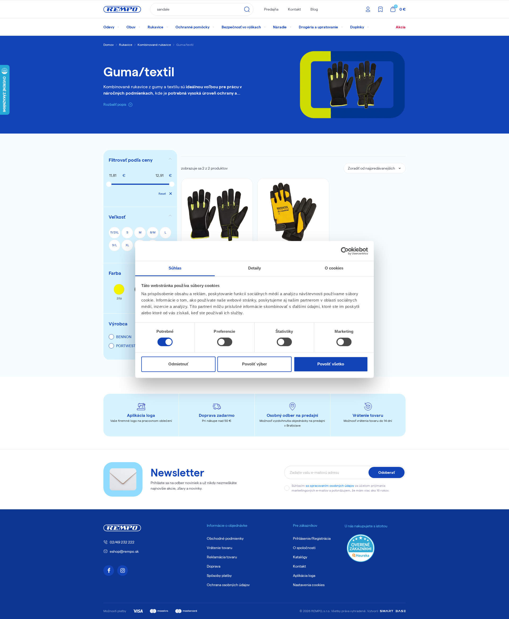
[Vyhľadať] (246, 9)
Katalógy (300, 557)
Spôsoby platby (219, 575)
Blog (314, 9)
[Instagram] (122, 570)
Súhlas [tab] (175, 268)
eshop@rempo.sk (124, 551)
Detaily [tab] (254, 268)
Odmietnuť (178, 364)
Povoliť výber (254, 364)
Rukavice (125, 44)
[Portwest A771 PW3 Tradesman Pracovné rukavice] (217, 214)
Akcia (401, 27)
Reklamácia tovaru (222, 557)
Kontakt (294, 9)
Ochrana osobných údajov (228, 585)
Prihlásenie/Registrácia (312, 538)
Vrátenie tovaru (219, 548)
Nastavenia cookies (308, 585)
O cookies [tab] (334, 268)
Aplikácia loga (304, 575)
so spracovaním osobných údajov (330, 485)
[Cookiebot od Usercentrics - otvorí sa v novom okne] (345, 251)
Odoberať (386, 472)
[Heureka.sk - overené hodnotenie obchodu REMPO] (361, 548)
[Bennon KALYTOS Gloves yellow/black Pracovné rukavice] (293, 214)
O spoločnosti (304, 548)
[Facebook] (108, 570)
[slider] (108, 184)
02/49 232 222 (122, 542)
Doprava (213, 566)
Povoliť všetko (330, 364)
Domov (108, 44)
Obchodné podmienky (225, 538)
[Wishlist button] (245, 185)
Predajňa (271, 9)
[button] (140, 160)
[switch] (224, 342)
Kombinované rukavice (154, 44)
